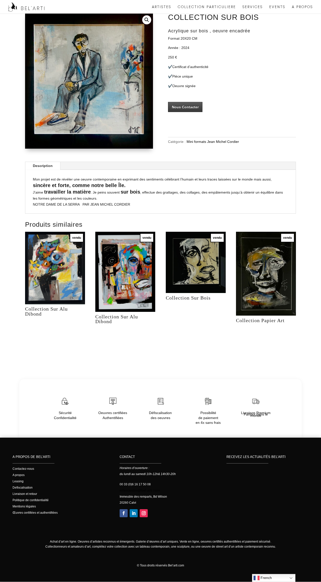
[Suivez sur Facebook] (124, 513)
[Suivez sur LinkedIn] (134, 513)
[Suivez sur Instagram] (144, 513)
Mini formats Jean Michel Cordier (213, 142)
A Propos (302, 7)
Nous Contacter (185, 107)
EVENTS (277, 7)
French (266, 578)
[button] (146, 19)
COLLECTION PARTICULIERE (207, 7)
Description (43, 166)
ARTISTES (161, 7)
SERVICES (253, 7)
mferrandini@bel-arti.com (140, 490)
